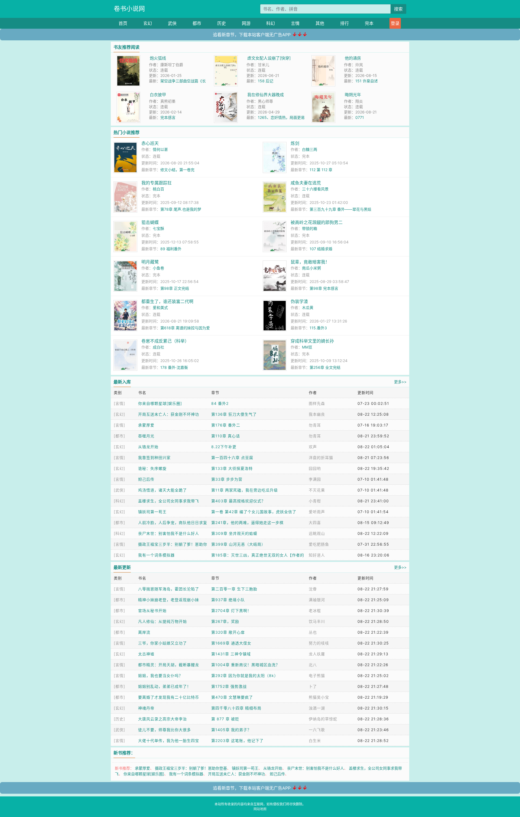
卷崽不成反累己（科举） (165, 341)
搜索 (398, 9)
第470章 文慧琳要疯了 (232, 697)
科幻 (270, 23)
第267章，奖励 (225, 621)
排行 (344, 23)
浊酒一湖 (317, 708)
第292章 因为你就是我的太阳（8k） (244, 675)
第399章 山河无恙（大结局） (238, 544)
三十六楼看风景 (315, 189)
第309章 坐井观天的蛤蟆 (234, 533)
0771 (359, 117)
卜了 (313, 686)
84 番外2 (220, 403)
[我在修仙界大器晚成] (226, 94)
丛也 (313, 632)
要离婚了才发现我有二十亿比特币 (168, 697)
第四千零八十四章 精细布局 (236, 708)
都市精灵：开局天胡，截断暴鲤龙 (168, 664)
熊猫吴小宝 (319, 697)
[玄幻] (119, 414)
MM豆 (307, 347)
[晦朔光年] (323, 94)
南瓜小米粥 (311, 268)
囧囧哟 (315, 468)
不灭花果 (317, 490)
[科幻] (119, 501)
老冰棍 (315, 610)
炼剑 (295, 143)
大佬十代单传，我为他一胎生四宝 (168, 740)
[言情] (119, 403)
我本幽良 (317, 414)
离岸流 (144, 632)
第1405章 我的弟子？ (231, 729)
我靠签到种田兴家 (154, 457)
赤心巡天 (150, 143)
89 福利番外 (170, 248)
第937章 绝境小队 (228, 599)
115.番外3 (318, 328)
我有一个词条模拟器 (156, 555)
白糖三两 (309, 149)
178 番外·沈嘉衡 (174, 367)
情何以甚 (160, 149)
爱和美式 (160, 307)
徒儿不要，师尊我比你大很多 (164, 729)
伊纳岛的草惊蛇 (323, 719)
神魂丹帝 (146, 708)
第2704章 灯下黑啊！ (231, 610)
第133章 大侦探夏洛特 (232, 468)
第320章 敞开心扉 (228, 632)
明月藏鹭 (150, 262)
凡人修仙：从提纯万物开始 (162, 621)
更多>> (400, 381)
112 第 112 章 (321, 169)
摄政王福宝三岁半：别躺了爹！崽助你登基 (191, 768)
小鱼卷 (158, 268)
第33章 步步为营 (226, 479)
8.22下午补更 (223, 446)
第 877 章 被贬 (225, 719)
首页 (123, 23)
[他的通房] (323, 58)
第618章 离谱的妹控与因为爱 (185, 328)
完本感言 (168, 117)
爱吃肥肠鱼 (319, 544)
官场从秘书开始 (152, 610)
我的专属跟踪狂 (156, 182)
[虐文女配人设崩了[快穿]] (226, 58)
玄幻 (147, 23)
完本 (369, 23)
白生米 (315, 740)
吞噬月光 (146, 436)
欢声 (313, 446)
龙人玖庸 (317, 654)
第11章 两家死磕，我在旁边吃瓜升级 (244, 490)
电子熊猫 (317, 675)
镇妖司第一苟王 (152, 511)
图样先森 (317, 403)
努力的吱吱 (319, 643)
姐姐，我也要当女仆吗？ (160, 675)
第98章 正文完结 (174, 288)
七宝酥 (158, 228)
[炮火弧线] (128, 58)
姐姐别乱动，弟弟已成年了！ (164, 686)
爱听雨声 (317, 511)
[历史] (119, 719)
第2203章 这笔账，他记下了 (237, 740)
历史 (221, 23)
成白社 (158, 347)
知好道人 (317, 555)
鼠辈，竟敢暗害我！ (310, 262)
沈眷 (313, 589)
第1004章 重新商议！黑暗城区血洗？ (245, 664)
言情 (295, 23)
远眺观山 (317, 533)
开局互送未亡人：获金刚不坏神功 (168, 414)
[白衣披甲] (128, 94)
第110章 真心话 (225, 436)
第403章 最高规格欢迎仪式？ (238, 501)
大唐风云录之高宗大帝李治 (162, 719)
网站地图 (259, 809)
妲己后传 (146, 479)
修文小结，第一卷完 (177, 169)
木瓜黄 (307, 307)
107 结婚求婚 (321, 248)
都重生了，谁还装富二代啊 (167, 301)
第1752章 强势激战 (229, 686)
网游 (246, 23)
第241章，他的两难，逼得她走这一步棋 (247, 522)
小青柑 (315, 501)
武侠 (172, 23)
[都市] (119, 436)
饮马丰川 (317, 621)
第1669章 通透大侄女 (231, 643)
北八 (313, 664)
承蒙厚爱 (146, 425)
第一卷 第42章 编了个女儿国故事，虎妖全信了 (253, 511)
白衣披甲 (158, 94)
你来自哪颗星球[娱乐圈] (160, 403)
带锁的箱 (309, 228)
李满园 (315, 479)
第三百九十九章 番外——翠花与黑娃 (340, 209)
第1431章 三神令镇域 (231, 654)
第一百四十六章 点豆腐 (232, 457)
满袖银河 (317, 599)
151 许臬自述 (366, 81)
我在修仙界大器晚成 (265, 94)
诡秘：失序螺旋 (152, 468)
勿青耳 (315, 425)
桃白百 (158, 189)
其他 (320, 23)
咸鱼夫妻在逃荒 (306, 182)
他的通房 (353, 58)
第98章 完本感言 (324, 288)
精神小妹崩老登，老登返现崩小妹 (168, 599)
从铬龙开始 (148, 446)
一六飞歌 (317, 729)
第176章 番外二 (225, 425)
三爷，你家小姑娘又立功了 (162, 643)
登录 (395, 23)
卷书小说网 (129, 8)
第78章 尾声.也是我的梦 (180, 209)
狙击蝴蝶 (150, 222)
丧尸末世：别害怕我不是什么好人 (168, 533)
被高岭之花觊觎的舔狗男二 (317, 222)
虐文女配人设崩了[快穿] (269, 58)
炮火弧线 (158, 58)
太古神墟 (146, 654)
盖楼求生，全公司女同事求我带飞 (168, 501)
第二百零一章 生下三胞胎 (234, 589)
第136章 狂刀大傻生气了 (234, 414)
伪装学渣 (299, 301)
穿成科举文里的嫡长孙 (312, 341)
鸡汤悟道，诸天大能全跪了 (162, 490)
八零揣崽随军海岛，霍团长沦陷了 (168, 589)
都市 (197, 23)
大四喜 (315, 522)
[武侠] (119, 490)
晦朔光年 (353, 94)
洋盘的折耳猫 (321, 457)
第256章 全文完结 (325, 367)
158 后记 (265, 81)
